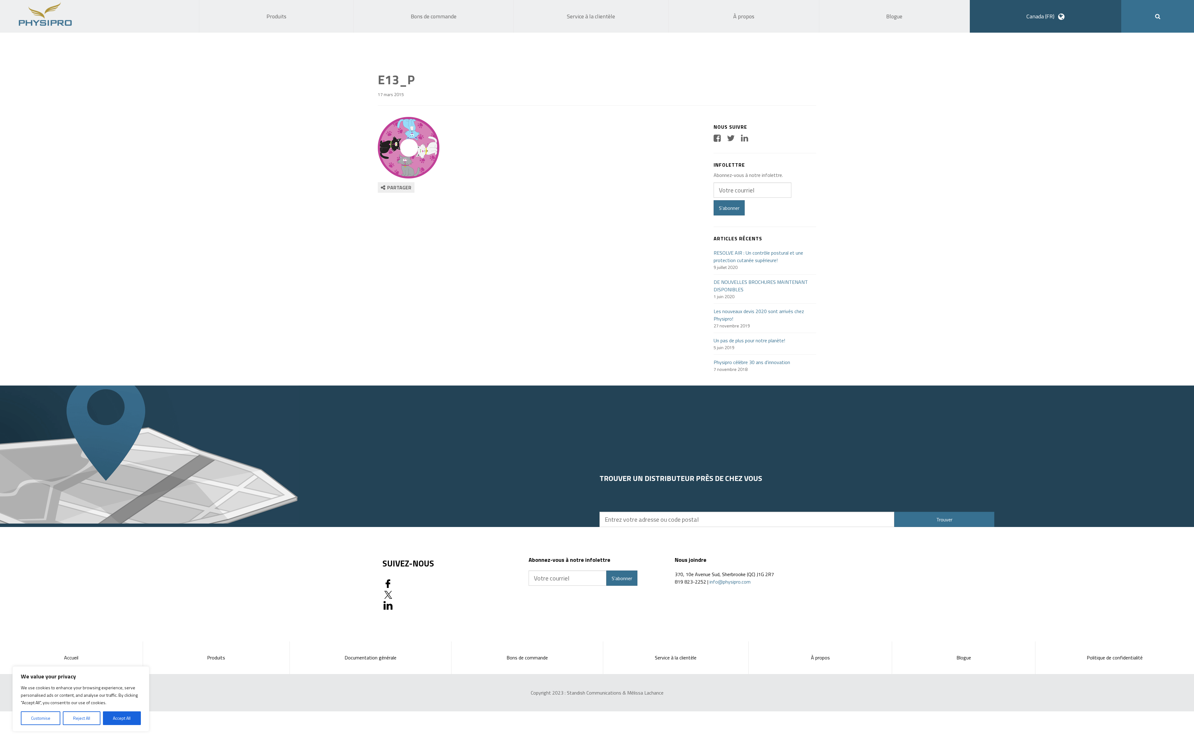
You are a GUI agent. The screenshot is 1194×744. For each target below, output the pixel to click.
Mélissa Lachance (645, 692)
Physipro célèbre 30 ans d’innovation (752, 362)
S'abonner (729, 208)
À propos (820, 657)
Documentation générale (370, 657)
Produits (216, 657)
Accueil (71, 657)
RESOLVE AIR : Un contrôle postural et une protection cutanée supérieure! (758, 256)
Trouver (944, 519)
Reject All (81, 718)
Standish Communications (594, 692)
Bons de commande (527, 657)
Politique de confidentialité (1115, 657)
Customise (40, 718)
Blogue (963, 657)
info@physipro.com (730, 581)
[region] (80, 699)
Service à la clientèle (675, 657)
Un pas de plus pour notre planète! (749, 340)
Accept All (122, 718)
